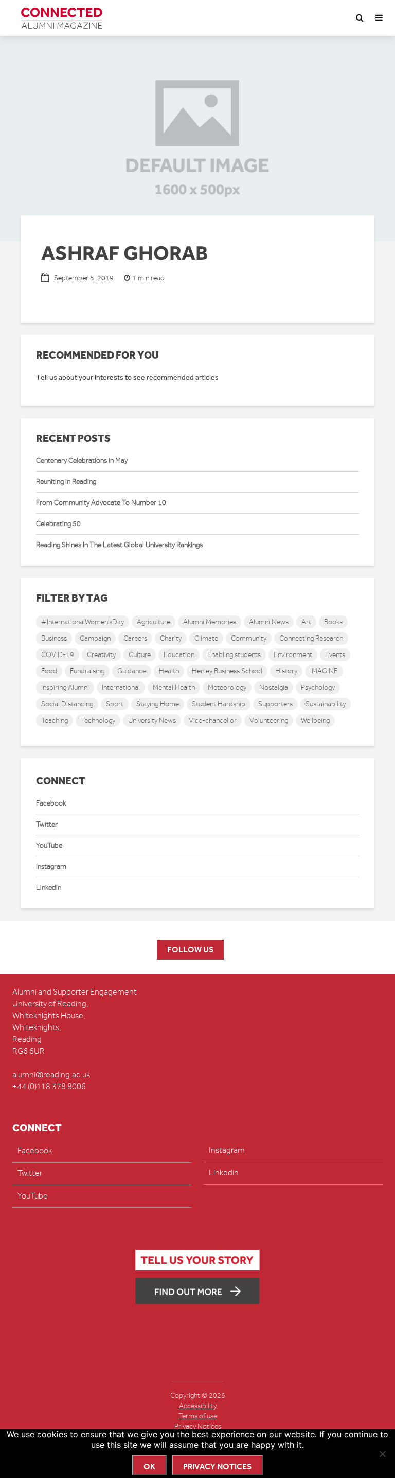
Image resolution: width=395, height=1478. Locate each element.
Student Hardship (218, 704)
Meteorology (227, 687)
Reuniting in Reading (66, 481)
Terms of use (197, 1416)
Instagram (51, 866)
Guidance (131, 671)
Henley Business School (227, 671)
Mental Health (174, 687)
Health (169, 671)
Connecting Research (311, 638)
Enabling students (234, 654)
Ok (149, 1466)
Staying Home (157, 704)
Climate (206, 638)
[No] (382, 1454)
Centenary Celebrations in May (82, 460)
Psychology (318, 687)
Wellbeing (315, 720)
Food (49, 671)
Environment (293, 654)
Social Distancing (67, 704)
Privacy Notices (197, 1426)
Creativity (101, 654)
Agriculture (153, 622)
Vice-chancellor (213, 720)
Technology (98, 720)
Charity (171, 638)
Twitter (47, 824)
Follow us (190, 950)
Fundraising (87, 671)
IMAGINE (324, 671)
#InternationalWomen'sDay (82, 622)
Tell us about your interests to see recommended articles (127, 377)
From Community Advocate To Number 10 (101, 502)
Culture (140, 654)
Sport (114, 704)
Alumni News (269, 622)
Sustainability (326, 704)
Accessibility (198, 1405)
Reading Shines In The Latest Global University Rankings (119, 544)
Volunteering (268, 720)
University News (152, 720)
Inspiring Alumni (65, 687)
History (286, 671)
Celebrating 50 (58, 523)
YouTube (49, 845)
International (121, 687)
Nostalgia (273, 687)
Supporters (275, 704)
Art (306, 622)
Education (179, 654)
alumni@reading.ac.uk (51, 1074)
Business (54, 638)
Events (335, 654)
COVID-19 (57, 654)
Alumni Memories (209, 622)
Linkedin (48, 887)
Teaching (54, 720)
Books (333, 622)
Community (248, 638)
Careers (135, 638)
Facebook (51, 803)
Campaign (95, 638)
